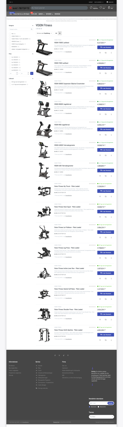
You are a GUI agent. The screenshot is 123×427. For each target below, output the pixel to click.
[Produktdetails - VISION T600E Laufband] (111, 53)
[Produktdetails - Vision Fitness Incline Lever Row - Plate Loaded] (111, 279)
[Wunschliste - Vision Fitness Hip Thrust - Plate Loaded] (100, 197)
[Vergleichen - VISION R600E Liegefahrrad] (106, 114)
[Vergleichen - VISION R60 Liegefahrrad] (106, 135)
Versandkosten (68, 51)
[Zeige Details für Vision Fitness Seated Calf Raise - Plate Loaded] (44, 294)
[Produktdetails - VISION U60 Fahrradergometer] (111, 176)
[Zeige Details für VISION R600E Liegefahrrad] (44, 109)
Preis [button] (10, 54)
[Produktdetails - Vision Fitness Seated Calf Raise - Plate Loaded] (111, 299)
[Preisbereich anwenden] (31, 73)
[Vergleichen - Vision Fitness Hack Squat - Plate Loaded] (106, 217)
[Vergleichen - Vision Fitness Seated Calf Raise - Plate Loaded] (106, 299)
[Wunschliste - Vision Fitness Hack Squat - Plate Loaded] (100, 217)
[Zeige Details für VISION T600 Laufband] (44, 68)
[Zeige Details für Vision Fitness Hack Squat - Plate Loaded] (44, 211)
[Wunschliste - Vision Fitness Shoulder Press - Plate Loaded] (100, 320)
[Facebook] (55, 355)
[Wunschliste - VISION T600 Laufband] (100, 73)
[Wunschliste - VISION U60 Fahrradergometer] (100, 176)
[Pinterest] (68, 355)
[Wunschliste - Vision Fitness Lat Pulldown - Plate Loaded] (100, 238)
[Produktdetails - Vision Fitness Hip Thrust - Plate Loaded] (111, 197)
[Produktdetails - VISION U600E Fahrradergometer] (111, 155)
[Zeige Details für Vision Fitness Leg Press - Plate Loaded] (44, 252)
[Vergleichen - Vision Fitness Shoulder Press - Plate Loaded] (106, 320)
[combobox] (11, 2)
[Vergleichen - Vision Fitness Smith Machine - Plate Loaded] (106, 340)
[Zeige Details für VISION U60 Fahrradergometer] (44, 170)
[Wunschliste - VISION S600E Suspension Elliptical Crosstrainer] (100, 94)
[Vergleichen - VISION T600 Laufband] (106, 73)
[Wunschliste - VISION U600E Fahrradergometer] (100, 155)
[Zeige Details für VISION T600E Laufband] (44, 47)
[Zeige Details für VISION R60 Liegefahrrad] (44, 129)
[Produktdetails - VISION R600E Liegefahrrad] (111, 114)
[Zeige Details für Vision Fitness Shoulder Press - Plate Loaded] (44, 314)
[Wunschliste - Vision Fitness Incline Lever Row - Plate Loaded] (100, 279)
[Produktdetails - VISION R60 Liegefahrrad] (111, 135)
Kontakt (91, 2)
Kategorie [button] (11, 25)
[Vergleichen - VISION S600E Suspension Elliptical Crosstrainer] (106, 94)
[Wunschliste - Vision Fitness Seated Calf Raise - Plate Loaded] (100, 299)
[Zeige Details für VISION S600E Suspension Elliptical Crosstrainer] (44, 88)
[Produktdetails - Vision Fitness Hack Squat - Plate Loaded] (111, 217)
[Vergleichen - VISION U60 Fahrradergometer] (106, 176)
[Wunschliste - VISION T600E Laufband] (100, 53)
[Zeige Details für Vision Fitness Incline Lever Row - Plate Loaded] (44, 273)
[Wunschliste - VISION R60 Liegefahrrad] (100, 135)
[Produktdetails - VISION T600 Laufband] (111, 73)
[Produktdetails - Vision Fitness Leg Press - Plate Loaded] (111, 258)
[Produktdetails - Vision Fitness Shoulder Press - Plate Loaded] (111, 320)
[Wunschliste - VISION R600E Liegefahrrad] (100, 114)
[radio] (56, 33)
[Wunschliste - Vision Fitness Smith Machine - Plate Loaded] (100, 340)
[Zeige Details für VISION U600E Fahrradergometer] (44, 150)
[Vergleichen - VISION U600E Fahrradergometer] (106, 155)
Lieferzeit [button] (11, 78)
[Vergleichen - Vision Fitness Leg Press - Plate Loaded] (106, 258)
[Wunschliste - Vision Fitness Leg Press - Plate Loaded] (100, 258)
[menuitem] (11, 14)
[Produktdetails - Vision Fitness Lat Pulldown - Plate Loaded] (111, 238)
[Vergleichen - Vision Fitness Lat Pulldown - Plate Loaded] (106, 238)
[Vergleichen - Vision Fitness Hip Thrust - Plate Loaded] (106, 197)
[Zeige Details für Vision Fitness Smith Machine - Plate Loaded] (44, 335)
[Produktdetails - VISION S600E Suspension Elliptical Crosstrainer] (111, 94)
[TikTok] (64, 355)
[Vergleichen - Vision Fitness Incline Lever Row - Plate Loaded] (106, 279)
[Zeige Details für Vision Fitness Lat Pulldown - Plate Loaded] (44, 232)
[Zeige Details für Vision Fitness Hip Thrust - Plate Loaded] (44, 191)
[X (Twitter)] (59, 355)
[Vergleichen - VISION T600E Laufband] (106, 53)
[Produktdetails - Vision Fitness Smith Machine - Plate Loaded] (111, 340)
